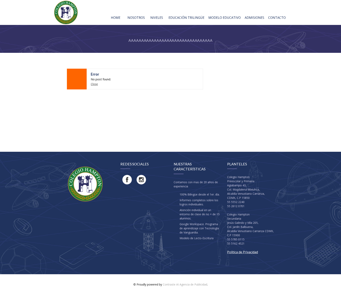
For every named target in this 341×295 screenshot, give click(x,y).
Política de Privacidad (242, 252)
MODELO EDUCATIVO (224, 17)
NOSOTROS (136, 17)
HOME (115, 17)
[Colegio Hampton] (65, 12)
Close (94, 84)
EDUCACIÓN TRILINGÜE (186, 17)
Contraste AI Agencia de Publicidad (185, 284)
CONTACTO (277, 17)
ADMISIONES (254, 17)
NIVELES (156, 17)
